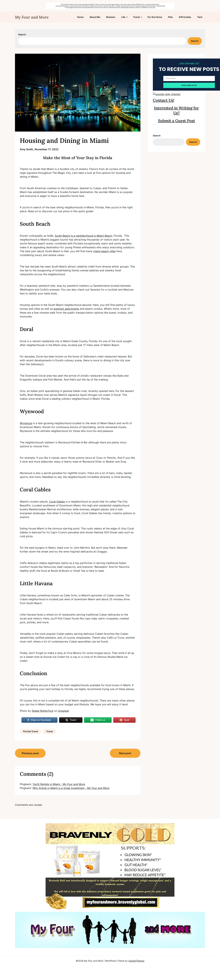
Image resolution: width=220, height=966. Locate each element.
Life (123, 17)
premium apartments (66, 308)
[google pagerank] (167, 94)
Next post (125, 753)
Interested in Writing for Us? (176, 110)
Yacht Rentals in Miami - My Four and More (59, 784)
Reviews (110, 17)
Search (22, 34)
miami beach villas (104, 251)
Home (80, 17)
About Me (95, 17)
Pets (170, 17)
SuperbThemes (136, 960)
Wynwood (26, 423)
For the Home (155, 17)
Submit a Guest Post (176, 120)
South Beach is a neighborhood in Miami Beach (83, 235)
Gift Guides (185, 17)
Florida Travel (30, 731)
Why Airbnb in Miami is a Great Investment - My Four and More (71, 788)
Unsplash (63, 710)
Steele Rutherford (42, 710)
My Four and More (32, 17)
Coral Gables (57, 501)
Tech (199, 17)
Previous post (30, 753)
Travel (136, 17)
